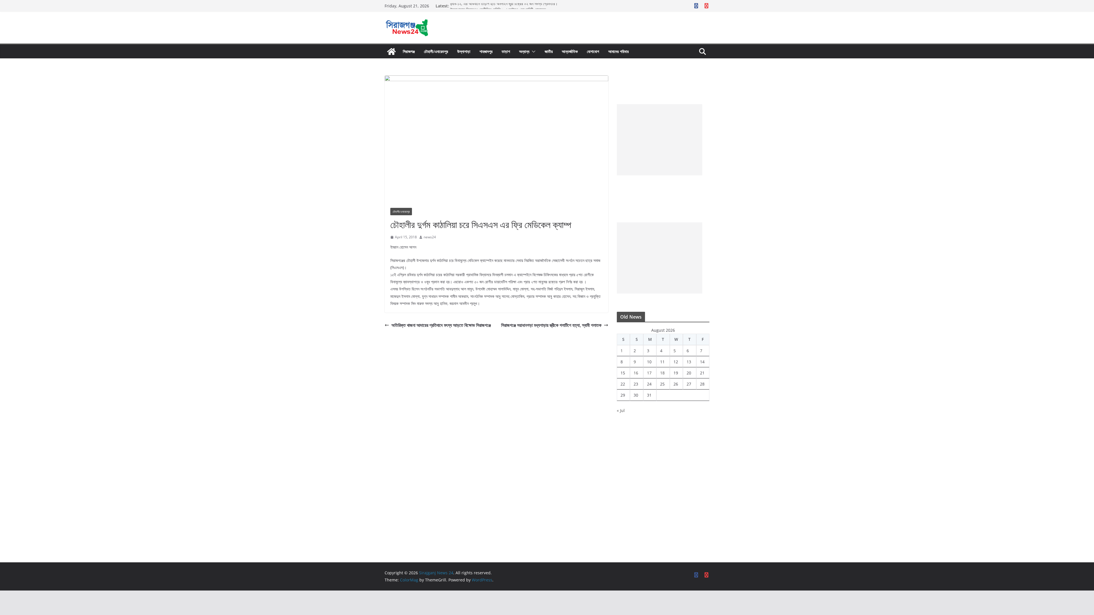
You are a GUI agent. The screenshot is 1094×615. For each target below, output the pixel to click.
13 (689, 361)
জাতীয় (549, 51)
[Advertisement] (659, 139)
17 (649, 373)
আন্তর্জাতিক (570, 51)
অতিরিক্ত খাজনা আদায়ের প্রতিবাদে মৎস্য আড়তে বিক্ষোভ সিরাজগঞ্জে (441, 325)
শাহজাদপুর (486, 51)
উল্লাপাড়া (463, 51)
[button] (532, 52)
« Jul (621, 410)
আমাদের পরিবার (618, 51)
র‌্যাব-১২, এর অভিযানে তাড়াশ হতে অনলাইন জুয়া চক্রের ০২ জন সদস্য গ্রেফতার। (504, 6)
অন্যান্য (524, 51)
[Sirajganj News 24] (391, 51)
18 (662, 373)
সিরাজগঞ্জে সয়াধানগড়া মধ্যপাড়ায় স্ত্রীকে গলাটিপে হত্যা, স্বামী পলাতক (551, 325)
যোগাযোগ (593, 51)
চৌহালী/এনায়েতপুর (436, 51)
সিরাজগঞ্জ (409, 51)
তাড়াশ (506, 51)
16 (636, 373)
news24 (430, 237)
